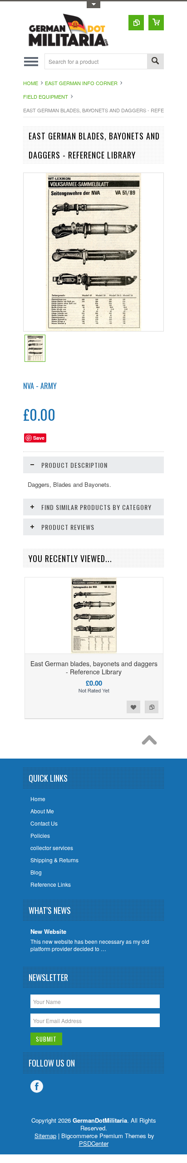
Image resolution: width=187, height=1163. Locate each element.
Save (38, 437)
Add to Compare (151, 707)
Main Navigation (31, 61)
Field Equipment (45, 96)
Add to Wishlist (133, 707)
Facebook (36, 1086)
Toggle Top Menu (93, 4)
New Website (48, 932)
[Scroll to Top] (152, 742)
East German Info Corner (81, 83)
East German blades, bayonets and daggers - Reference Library (93, 667)
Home (30, 83)
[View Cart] (156, 22)
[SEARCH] (155, 62)
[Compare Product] (136, 22)
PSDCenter (93, 1143)
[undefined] (94, 328)
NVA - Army (40, 385)
